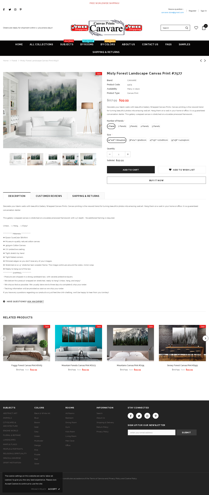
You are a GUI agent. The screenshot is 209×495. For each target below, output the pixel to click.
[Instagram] (16, 10)
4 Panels (145, 126)
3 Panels (133, 126)
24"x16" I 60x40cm (117, 140)
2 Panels (122, 126)
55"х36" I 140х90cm (180, 140)
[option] (52, 110)
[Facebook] (5, 10)
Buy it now (156, 180)
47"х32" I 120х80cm (159, 140)
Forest (14, 60)
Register (192, 11)
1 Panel (111, 126)
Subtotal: (111, 160)
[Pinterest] (22, 10)
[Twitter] (11, 10)
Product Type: (113, 93)
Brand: (110, 80)
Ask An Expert (35, 301)
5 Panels (156, 126)
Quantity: (111, 149)
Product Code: (113, 84)
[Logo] (106, 28)
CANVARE (131, 80)
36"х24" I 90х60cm (137, 140)
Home (5, 60)
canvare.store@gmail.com (172, 12)
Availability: (112, 89)
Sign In (204, 11)
